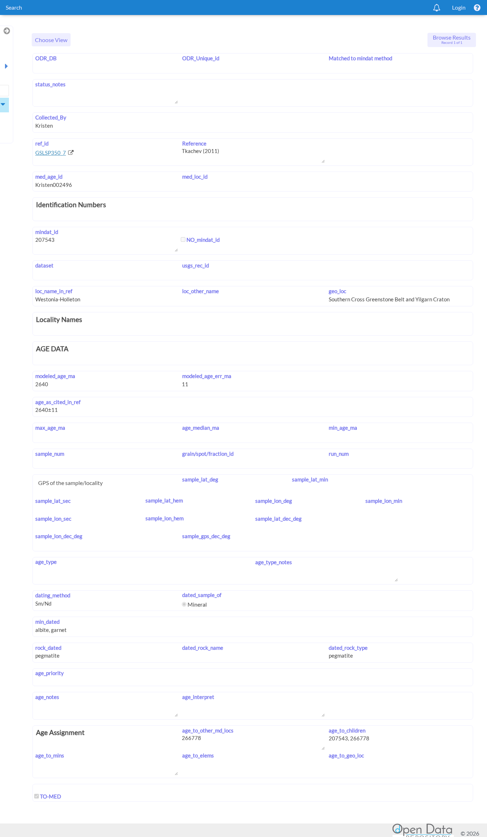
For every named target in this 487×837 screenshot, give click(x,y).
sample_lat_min (310, 479)
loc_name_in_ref (53, 291)
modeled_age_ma (55, 376)
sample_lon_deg (273, 500)
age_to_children (347, 730)
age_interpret (198, 697)
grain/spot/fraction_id (207, 453)
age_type (46, 561)
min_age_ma (343, 427)
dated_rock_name (202, 647)
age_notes (47, 697)
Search (14, 7)
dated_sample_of (201, 595)
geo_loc (337, 291)
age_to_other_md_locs (207, 730)
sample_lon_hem (164, 518)
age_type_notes (273, 562)
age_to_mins (49, 755)
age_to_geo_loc (346, 755)
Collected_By (50, 117)
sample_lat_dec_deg (278, 518)
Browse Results (452, 39)
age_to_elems (198, 755)
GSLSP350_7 (50, 152)
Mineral (196, 604)
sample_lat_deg (200, 479)
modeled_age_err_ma (206, 376)
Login (459, 7)
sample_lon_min (383, 500)
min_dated (47, 621)
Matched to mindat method (360, 58)
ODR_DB (46, 58)
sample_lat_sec (53, 500)
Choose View (51, 39)
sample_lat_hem (164, 500)
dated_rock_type (348, 647)
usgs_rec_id (195, 265)
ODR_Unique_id (200, 58)
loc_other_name (200, 291)
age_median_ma (200, 427)
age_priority (49, 673)
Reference (194, 143)
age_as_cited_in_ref (58, 402)
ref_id (41, 143)
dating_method (52, 595)
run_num (339, 453)
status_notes (50, 84)
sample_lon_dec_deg (58, 536)
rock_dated (48, 647)
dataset (44, 265)
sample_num (49, 453)
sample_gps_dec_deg (206, 536)
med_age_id (48, 176)
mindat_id (46, 232)
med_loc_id (194, 176)
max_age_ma (50, 427)
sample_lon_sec (53, 518)
